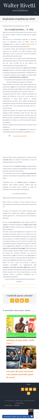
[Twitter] (26, 389)
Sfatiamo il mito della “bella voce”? (19, 326)
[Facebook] (22, 389)
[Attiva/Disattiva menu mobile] (35, 13)
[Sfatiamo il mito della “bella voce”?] (21, 326)
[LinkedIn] (34, 389)
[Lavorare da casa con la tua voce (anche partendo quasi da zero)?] (21, 357)
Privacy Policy (20, 403)
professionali (29, 44)
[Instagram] (28, 393)
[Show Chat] (32, 416)
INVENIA (17, 405)
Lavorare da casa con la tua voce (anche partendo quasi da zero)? (19, 357)
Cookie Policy (8, 405)
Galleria (23, 326)
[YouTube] (30, 389)
